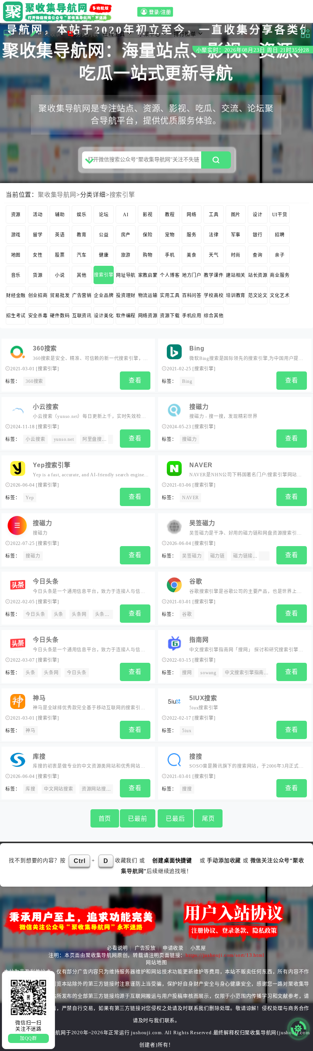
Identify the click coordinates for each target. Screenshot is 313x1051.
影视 (148, 214)
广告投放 (145, 948)
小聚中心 (149, 34)
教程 (170, 214)
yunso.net (64, 439)
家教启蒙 (148, 275)
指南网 (198, 639)
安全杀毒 (38, 315)
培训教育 (235, 295)
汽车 (82, 255)
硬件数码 (59, 315)
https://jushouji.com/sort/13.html (225, 955)
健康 (104, 255)
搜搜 (195, 756)
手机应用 (192, 315)
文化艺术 (279, 295)
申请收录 (173, 948)
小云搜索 (45, 406)
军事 (236, 235)
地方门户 (192, 275)
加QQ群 (28, 1038)
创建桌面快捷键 (172, 860)
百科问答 (192, 295)
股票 (60, 255)
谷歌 (195, 581)
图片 (236, 214)
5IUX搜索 (203, 698)
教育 (82, 235)
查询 (258, 255)
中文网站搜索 (58, 789)
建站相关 (235, 275)
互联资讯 (82, 315)
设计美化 (103, 315)
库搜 (39, 756)
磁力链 (217, 556)
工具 (214, 214)
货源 (38, 275)
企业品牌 (103, 295)
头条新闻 (105, 614)
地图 (16, 255)
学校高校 (213, 295)
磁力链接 (243, 556)
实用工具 (169, 295)
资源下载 (169, 315)
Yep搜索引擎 (52, 465)
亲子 (280, 255)
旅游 (126, 255)
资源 (16, 214)
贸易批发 (59, 295)
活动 (38, 214)
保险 (148, 235)
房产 (126, 235)
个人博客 (169, 275)
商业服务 (279, 275)
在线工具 (114, 34)
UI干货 (279, 214)
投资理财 (126, 295)
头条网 (79, 614)
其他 (82, 275)
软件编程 (126, 315)
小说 (60, 275)
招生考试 (16, 315)
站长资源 (258, 275)
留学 (38, 235)
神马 (39, 698)
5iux (186, 730)
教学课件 (213, 275)
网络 (192, 214)
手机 (170, 255)
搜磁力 (198, 406)
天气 (214, 255)
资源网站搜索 (96, 789)
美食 (192, 255)
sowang (208, 672)
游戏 (16, 235)
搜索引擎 (122, 194)
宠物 (170, 235)
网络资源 (148, 315)
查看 (135, 380)
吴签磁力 (202, 523)
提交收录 (50, 34)
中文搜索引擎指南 (244, 672)
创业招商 (38, 295)
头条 (59, 614)
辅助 (60, 214)
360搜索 (45, 348)
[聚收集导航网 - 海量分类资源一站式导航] (59, 11)
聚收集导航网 (57, 194)
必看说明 (117, 948)
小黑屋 (198, 948)
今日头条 (45, 581)
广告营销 (82, 295)
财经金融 (16, 295)
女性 (38, 255)
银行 (258, 235)
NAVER (201, 465)
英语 (60, 235)
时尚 (236, 255)
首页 (19, 34)
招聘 (280, 235)
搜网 (187, 672)
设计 (258, 214)
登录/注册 (161, 13)
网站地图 (156, 962)
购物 (148, 255)
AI (126, 214)
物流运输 (148, 295)
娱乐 (82, 214)
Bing (196, 348)
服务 (192, 235)
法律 (214, 235)
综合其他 (213, 315)
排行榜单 (185, 34)
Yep (30, 497)
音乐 (16, 275)
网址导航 (126, 275)
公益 (104, 235)
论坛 (104, 214)
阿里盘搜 (92, 439)
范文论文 (258, 295)
